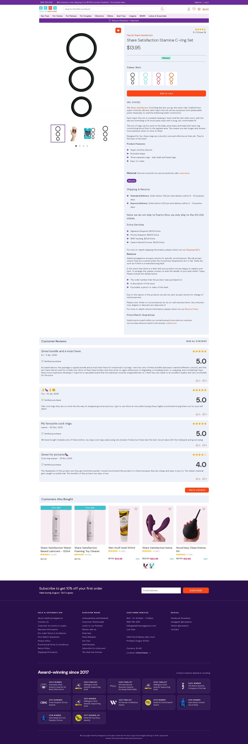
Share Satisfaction (139, 107)
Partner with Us (89, 629)
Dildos (110, 16)
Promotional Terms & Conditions (53, 644)
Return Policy (44, 648)
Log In (206, 2)
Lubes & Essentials (157, 16)
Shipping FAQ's (193, 249)
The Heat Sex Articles (92, 652)
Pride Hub (86, 633)
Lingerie (132, 16)
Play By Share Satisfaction (140, 35)
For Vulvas (58, 16)
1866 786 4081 (46, 2)
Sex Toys (45, 16)
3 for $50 (56, 508)
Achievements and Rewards (95, 618)
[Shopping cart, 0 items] (199, 9)
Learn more (184, 173)
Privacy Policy (44, 641)
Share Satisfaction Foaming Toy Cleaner (87, 549)
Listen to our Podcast (92, 626)
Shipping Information (48, 652)
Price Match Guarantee (48, 637)
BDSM (142, 16)
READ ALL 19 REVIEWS (196, 341)
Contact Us (43, 622)
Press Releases (89, 637)
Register (198, 2)
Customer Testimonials (93, 622)
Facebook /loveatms (180, 618)
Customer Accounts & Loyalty (52, 626)
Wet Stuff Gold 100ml (121, 547)
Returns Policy (191, 309)
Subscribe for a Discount (93, 648)
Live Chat (131, 629)
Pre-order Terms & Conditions (52, 633)
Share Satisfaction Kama (157, 547)
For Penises (71, 16)
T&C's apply (67, 592)
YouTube (175, 629)
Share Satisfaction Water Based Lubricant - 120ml (56, 549)
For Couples (85, 16)
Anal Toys (121, 16)
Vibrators (99, 16)
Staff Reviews (88, 644)
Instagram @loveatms (181, 622)
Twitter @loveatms (179, 626)
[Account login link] (189, 9)
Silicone (131, 180)
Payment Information (48, 629)
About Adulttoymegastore (50, 618)
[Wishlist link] (194, 9)
